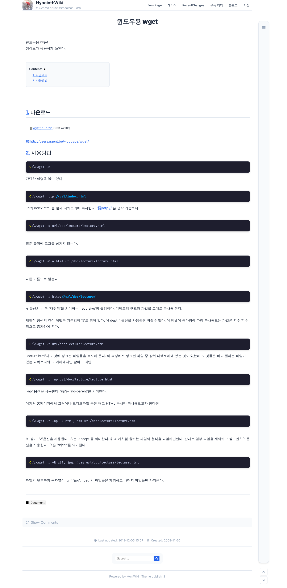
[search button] (156, 558)
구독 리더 (216, 5)
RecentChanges (193, 5)
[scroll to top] (263, 571)
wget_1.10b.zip (43, 128)
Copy (243, 166)
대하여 (172, 5)
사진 (246, 5)
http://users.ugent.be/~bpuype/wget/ (59, 141)
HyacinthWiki (49, 2)
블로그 (233, 5)
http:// (107, 208)
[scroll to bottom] (263, 580)
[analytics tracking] (24, 582)
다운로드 (40, 75)
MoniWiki (133, 576)
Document (37, 502)
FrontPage (154, 5)
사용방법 (40, 80)
